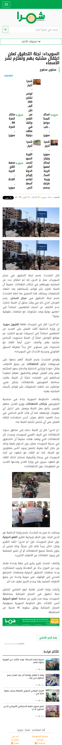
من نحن (15, 736)
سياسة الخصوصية (40, 736)
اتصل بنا (15, 740)
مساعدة (40, 740)
